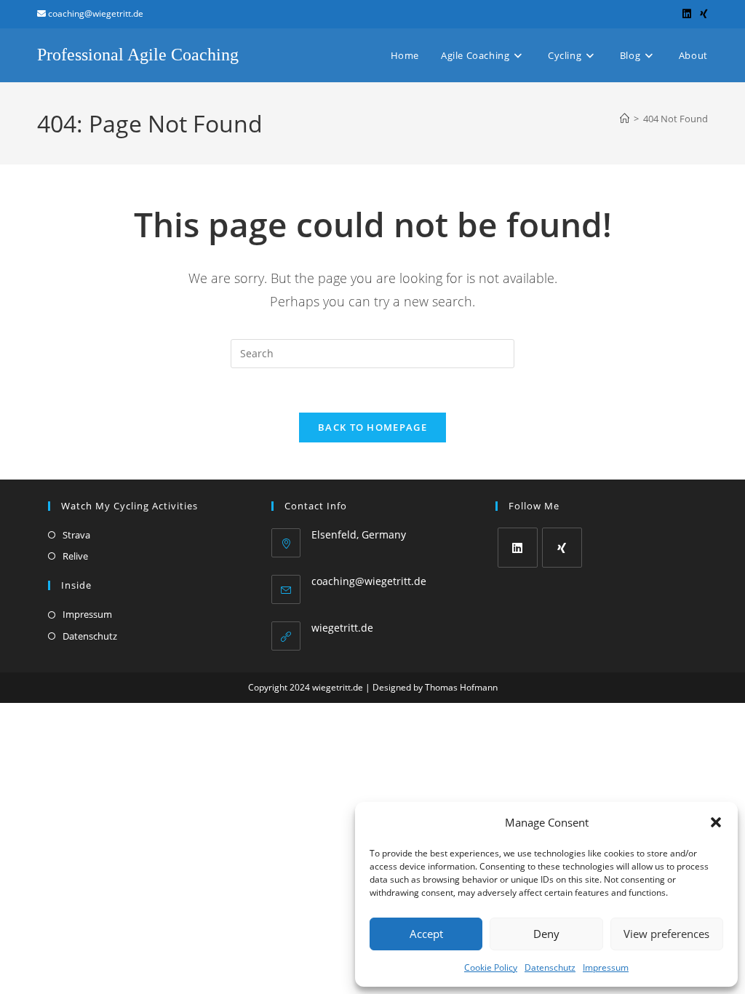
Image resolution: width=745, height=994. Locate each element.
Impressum (606, 967)
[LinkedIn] (518, 548)
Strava (76, 534)
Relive (75, 555)
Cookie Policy (490, 967)
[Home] (624, 118)
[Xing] (562, 548)
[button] (716, 822)
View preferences (666, 933)
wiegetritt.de (342, 628)
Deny (546, 933)
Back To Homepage (372, 427)
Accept (426, 933)
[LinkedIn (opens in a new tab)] (687, 14)
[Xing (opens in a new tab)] (702, 14)
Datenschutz (550, 967)
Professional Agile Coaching (138, 54)
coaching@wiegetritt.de (368, 581)
